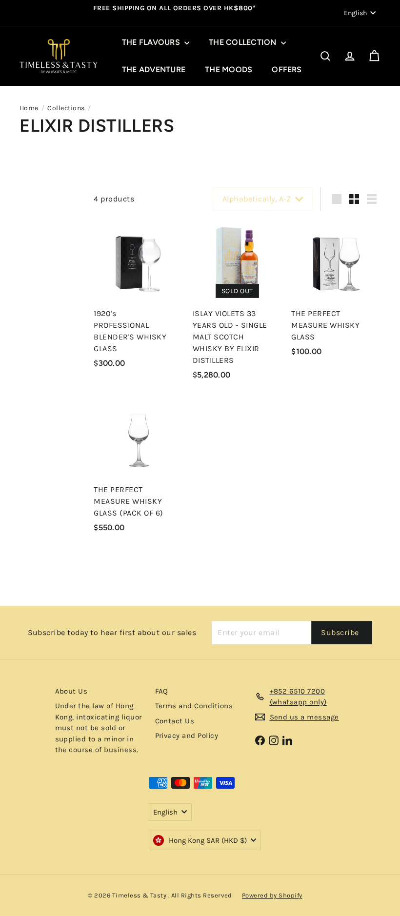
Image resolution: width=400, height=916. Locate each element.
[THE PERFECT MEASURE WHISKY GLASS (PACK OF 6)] (138, 468)
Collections (65, 108)
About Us (71, 691)
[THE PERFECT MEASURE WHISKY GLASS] (335, 292)
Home (29, 108)
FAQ (161, 691)
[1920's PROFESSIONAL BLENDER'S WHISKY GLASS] (138, 298)
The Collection (244, 42)
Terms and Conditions (194, 705)
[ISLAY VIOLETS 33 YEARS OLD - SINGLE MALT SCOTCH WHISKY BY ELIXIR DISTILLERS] (237, 303)
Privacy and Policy (187, 735)
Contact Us (175, 721)
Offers (286, 69)
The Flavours (152, 42)
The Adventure (153, 69)
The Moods (228, 69)
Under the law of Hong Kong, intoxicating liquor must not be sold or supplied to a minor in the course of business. (98, 727)
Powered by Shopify (272, 895)
